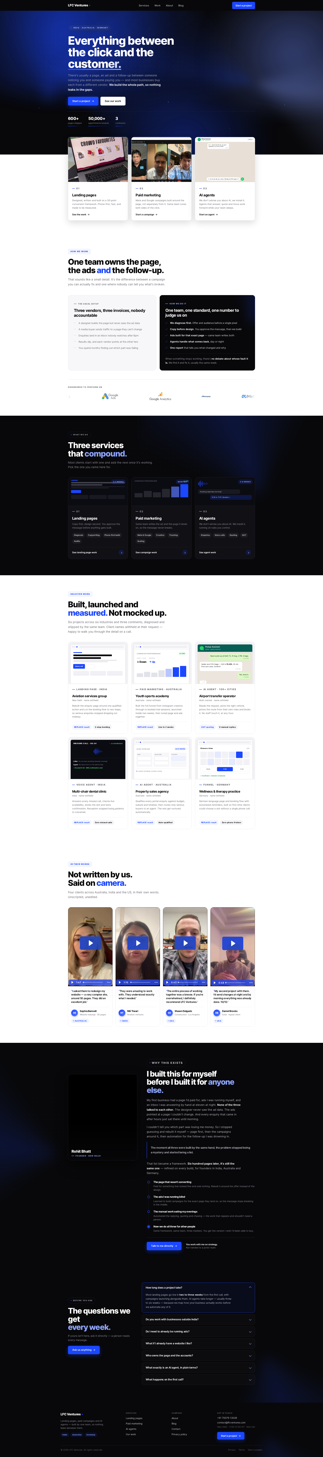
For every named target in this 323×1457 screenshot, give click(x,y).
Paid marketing (134, 1423)
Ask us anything (83, 1349)
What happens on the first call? (165, 1379)
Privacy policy (179, 1434)
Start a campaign (146, 214)
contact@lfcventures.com (231, 1422)
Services (144, 5)
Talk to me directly (164, 1245)
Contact (176, 1428)
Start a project (244, 5)
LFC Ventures (78, 5)
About (169, 5)
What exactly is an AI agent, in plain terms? (172, 1367)
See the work (81, 214)
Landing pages (134, 1418)
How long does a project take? (164, 1287)
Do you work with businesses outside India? (172, 1319)
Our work (131, 1434)
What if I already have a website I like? (169, 1343)
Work (157, 5)
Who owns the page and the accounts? (169, 1355)
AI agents (131, 1428)
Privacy (232, 1450)
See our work (113, 101)
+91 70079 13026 (227, 1417)
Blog (181, 5)
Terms (242, 1450)
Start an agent (208, 214)
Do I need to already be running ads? (167, 1331)
